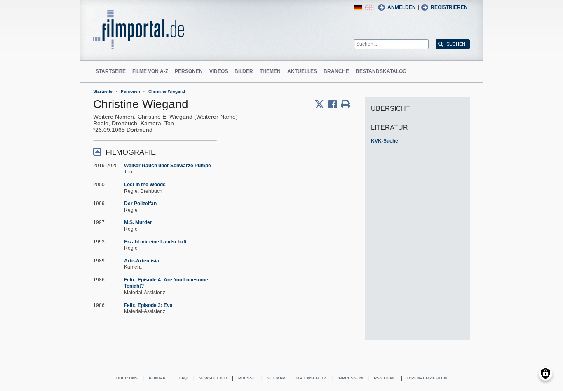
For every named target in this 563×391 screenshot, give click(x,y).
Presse (247, 378)
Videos (218, 71)
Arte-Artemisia (141, 261)
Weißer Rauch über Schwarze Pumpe (167, 166)
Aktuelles (302, 71)
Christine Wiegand (166, 91)
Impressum (350, 378)
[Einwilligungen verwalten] (545, 373)
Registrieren (449, 7)
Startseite (111, 71)
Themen (270, 71)
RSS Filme (385, 378)
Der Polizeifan (140, 203)
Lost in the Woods (145, 184)
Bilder (244, 71)
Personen (189, 71)
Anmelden (401, 7)
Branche (336, 71)
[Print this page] (345, 104)
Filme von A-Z (150, 71)
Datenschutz (311, 378)
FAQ (183, 378)
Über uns (127, 378)
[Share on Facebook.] (334, 104)
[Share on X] (321, 104)
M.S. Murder (138, 222)
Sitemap (276, 378)
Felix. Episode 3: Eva (148, 305)
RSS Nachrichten (427, 378)
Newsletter (213, 378)
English (369, 7)
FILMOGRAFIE (131, 152)
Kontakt (158, 378)
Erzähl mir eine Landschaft (155, 242)
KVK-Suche (384, 141)
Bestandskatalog (381, 71)
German (358, 7)
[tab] (155, 151)
